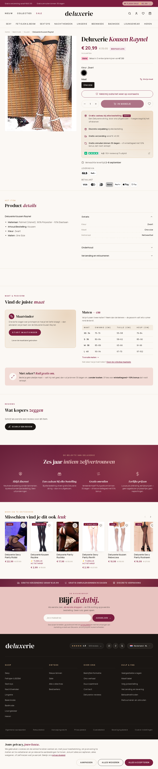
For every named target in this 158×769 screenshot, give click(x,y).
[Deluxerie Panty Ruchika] (68, 536)
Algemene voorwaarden (15, 730)
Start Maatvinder (24, 332)
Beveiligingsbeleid (120, 730)
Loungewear (132, 24)
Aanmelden (103, 618)
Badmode (114, 24)
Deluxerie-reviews (92, 694)
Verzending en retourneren (95, 255)
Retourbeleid (38, 730)
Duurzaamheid (91, 683)
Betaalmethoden (129, 694)
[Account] (136, 13)
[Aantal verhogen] (96, 104)
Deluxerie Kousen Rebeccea (117, 556)
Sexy (9, 24)
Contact (88, 689)
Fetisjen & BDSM (26, 24)
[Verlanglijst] (143, 13)
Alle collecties (56, 683)
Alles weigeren (110, 762)
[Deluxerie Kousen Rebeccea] (119, 536)
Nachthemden (63, 24)
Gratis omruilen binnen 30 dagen (51, 3)
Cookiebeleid (98, 730)
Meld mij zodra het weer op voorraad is (119, 93)
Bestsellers (54, 689)
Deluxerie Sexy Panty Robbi (13, 556)
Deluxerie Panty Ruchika (65, 556)
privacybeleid (86, 625)
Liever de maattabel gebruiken (24, 340)
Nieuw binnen (55, 673)
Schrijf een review (22, 426)
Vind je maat (148, 79)
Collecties (24, 13)
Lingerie (82, 24)
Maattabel (126, 678)
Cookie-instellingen (144, 730)
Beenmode (98, 24)
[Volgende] (150, 516)
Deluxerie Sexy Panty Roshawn (142, 556)
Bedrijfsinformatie (92, 673)
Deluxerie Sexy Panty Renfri (90, 556)
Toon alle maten (89, 357)
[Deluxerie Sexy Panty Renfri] (93, 536)
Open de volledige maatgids (118, 362)
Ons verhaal (89, 678)
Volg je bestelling (129, 683)
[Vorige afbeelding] (8, 536)
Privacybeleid (80, 730)
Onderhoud (87, 247)
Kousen (27, 32)
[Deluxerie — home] (78, 13)
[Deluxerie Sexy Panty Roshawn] (145, 536)
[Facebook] (115, 646)
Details (85, 216)
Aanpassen (86, 762)
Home (7, 32)
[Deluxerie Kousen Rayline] (42, 536)
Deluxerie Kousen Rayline (40, 556)
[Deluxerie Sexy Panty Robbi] (16, 536)
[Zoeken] (130, 13)
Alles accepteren (139, 762)
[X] (122, 646)
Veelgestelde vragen (131, 673)
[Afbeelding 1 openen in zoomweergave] (41, 83)
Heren (148, 24)
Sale (39, 13)
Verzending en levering (132, 689)
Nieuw (9, 13)
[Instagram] (109, 646)
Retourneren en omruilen (133, 700)
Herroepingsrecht (59, 730)
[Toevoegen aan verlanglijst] (149, 103)
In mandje (124, 103)
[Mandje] (150, 13)
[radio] (83, 72)
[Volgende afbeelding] (23, 536)
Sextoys (45, 24)
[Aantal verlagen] (85, 104)
